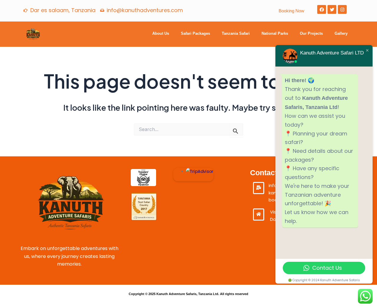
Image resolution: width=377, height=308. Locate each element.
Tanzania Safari (236, 33)
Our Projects (311, 33)
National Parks (275, 33)
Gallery (341, 33)
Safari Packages (195, 33)
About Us (160, 33)
